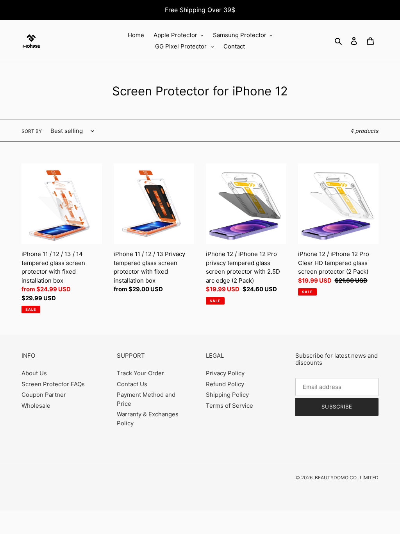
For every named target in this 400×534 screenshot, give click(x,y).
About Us (34, 373)
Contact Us (132, 384)
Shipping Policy (227, 394)
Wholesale (35, 405)
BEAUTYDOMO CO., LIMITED (347, 477)
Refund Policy (225, 384)
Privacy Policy (225, 373)
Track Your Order (140, 373)
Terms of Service (229, 405)
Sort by (31, 131)
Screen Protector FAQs (53, 384)
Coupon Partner (43, 394)
